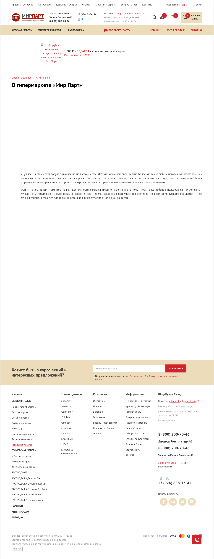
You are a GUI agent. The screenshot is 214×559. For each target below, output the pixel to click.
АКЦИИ (130, 455)
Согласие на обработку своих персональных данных (137, 377)
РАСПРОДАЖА (19, 472)
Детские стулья (20, 412)
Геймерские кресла (22, 461)
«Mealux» (65, 406)
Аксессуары (18, 428)
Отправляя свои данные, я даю (137, 377)
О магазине (99, 400)
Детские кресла (20, 417)
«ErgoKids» (66, 400)
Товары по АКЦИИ (22, 444)
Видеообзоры (133, 428)
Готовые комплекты (22, 439)
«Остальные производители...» (70, 451)
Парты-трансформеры (24, 406)
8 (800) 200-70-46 (59, 13)
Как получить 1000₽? (77, 55)
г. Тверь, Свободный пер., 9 (129, 13)
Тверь (184, 4)
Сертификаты (133, 449)
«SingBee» (66, 422)
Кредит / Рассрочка (22, 4)
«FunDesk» (66, 428)
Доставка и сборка (103, 428)
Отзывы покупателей (137, 438)
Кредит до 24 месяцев (138, 406)
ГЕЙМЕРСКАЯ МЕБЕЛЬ (24, 450)
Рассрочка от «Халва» (138, 417)
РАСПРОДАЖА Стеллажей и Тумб (29, 489)
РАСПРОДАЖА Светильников (27, 499)
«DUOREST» (67, 438)
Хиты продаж (20, 511)
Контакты (147, 4)
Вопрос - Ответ (129, 4)
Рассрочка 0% (133, 411)
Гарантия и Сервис (105, 4)
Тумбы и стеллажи (21, 423)
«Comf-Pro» (66, 411)
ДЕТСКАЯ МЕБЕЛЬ (21, 401)
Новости (97, 406)
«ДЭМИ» (65, 417)
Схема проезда (166, 420)
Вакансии (98, 411)
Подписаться (176, 368)
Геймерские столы (21, 456)
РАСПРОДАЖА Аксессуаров (26, 494)
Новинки (17, 506)
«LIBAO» (65, 444)
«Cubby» (65, 433)
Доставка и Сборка (66, 4)
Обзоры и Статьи (135, 433)
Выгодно (17, 517)
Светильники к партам (24, 433)
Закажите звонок (167, 462)
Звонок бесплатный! (60, 17)
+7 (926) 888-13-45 (88, 14)
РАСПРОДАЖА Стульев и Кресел (29, 483)
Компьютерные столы (23, 466)
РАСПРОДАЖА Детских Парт (27, 478)
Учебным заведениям (105, 422)
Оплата (86, 4)
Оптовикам (44, 4)
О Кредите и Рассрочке (138, 400)
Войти (199, 4)
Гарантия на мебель (136, 422)
